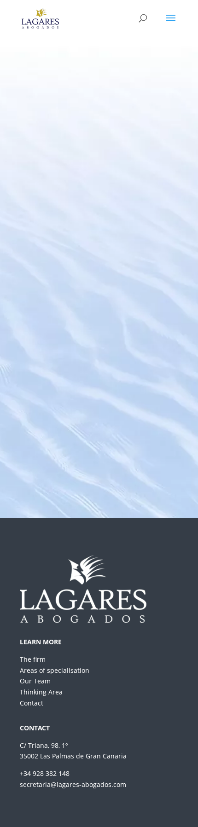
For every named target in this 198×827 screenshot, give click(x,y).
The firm (33, 659)
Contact (31, 703)
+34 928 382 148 (45, 773)
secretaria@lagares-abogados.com (73, 784)
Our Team (35, 681)
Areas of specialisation (54, 670)
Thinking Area (41, 692)
